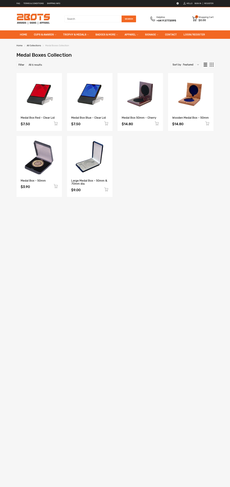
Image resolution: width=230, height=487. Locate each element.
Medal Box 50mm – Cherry (139, 117)
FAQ (18, 3)
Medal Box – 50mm (33, 180)
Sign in (197, 3)
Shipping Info (53, 3)
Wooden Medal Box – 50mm (190, 117)
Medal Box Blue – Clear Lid (88, 117)
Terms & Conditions (33, 3)
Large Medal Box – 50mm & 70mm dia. (89, 182)
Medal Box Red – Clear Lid (38, 117)
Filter (21, 64)
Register (208, 3)
